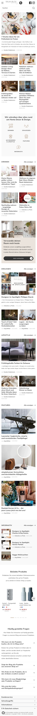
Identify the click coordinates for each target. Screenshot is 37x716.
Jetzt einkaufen (18, 258)
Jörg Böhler (7, 328)
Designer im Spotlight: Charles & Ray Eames (20, 532)
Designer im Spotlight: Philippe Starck (17, 297)
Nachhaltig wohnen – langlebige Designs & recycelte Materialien (9, 208)
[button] (3, 713)
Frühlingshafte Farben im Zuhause (15, 363)
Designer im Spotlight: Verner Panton (20, 544)
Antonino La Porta (27, 210)
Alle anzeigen (28, 162)
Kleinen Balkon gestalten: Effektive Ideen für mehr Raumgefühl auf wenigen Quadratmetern (26, 99)
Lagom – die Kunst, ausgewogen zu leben (26, 324)
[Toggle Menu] (2, 2)
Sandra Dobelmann (9, 50)
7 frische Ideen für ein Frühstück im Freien (10, 38)
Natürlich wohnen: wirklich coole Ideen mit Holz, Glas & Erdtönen (26, 70)
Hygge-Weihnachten (20, 555)
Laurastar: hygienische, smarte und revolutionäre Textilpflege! (14, 437)
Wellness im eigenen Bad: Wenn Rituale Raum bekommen (27, 180)
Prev (33, 598)
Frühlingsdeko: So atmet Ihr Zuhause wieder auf (8, 96)
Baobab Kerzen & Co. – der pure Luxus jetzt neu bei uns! (13, 509)
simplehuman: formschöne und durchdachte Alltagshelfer (14, 473)
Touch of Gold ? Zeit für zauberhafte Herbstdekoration (9, 324)
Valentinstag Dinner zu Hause (25, 389)
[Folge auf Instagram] (33, 3)
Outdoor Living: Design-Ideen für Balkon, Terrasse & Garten (8, 70)
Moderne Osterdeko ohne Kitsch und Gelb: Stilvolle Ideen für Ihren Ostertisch (9, 391)
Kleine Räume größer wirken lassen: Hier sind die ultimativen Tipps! (9, 181)
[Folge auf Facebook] (30, 3)
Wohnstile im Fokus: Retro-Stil (25, 206)
